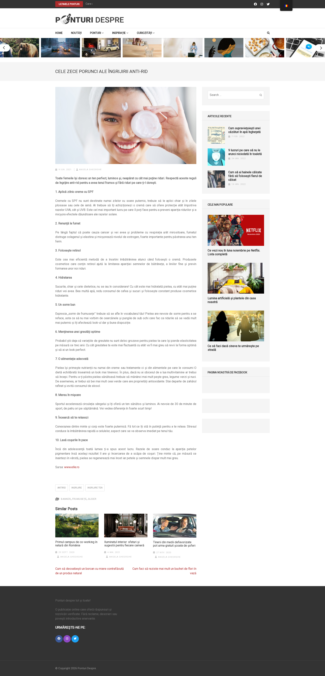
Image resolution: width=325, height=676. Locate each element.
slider (92, 499)
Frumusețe (79, 499)
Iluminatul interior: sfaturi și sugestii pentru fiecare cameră (124, 543)
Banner (66, 499)
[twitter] (75, 639)
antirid (61, 487)
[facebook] (59, 639)
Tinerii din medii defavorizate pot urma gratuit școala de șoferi (174, 544)
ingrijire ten (95, 487)
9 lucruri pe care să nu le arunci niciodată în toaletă (245, 152)
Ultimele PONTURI (69, 4)
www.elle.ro (71, 467)
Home (59, 32)
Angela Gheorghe (90, 169)
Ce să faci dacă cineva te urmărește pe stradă (233, 348)
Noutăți (76, 32)
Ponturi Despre (87, 668)
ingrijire (76, 487)
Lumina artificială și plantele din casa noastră (232, 300)
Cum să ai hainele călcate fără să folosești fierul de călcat (245, 176)
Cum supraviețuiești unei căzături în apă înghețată (244, 130)
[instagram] (67, 639)
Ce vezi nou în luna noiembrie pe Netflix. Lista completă (234, 252)
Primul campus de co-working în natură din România (76, 543)
